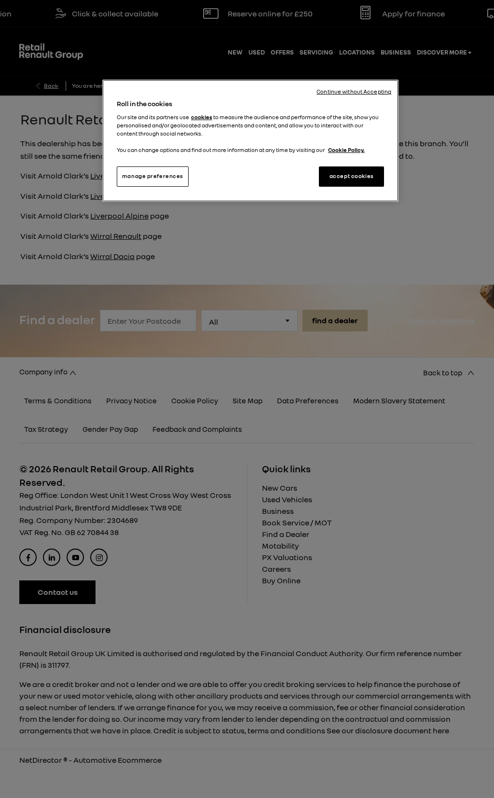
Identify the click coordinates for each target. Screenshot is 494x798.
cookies (201, 117)
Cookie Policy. (346, 150)
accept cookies (351, 176)
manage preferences (152, 176)
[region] (250, 141)
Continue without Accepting (353, 91)
